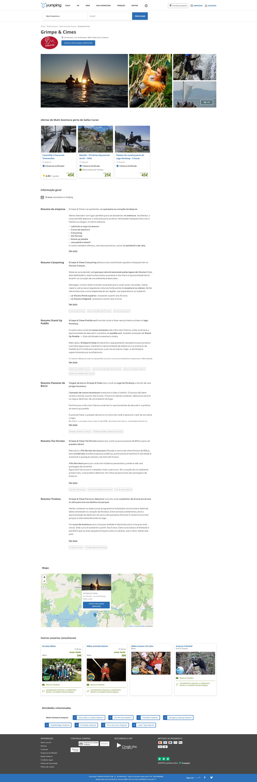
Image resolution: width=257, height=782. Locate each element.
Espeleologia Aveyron (60, 725)
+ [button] (44, 577)
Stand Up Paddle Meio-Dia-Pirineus (107, 369)
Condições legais (47, 760)
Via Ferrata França (77, 489)
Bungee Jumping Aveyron (180, 717)
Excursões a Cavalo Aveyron (91, 717)
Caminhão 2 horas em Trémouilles (53, 157)
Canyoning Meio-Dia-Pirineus (99, 311)
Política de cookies (47, 767)
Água (67, 5)
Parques (121, 5)
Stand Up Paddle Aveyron (134, 369)
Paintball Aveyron (150, 717)
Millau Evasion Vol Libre (142, 646)
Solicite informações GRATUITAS (78, 43)
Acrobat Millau (49, 646)
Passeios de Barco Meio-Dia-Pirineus (108, 431)
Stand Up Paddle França (80, 369)
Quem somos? (46, 742)
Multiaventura (103, 5)
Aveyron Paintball (184, 646)
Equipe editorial (46, 756)
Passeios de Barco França (80, 431)
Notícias (44, 746)
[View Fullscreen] (44, 587)
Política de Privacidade (49, 763)
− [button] (44, 581)
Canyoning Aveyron (122, 311)
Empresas (198, 5)
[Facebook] (204, 778)
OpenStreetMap (140, 626)
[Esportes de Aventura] (51, 5)
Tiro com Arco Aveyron (117, 725)
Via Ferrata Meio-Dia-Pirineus (100, 489)
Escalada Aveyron (88, 725)
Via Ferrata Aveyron (123, 489)
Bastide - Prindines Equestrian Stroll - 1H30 (94, 157)
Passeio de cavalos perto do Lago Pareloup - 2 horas (130, 157)
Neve (88, 5)
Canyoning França (77, 311)
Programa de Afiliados (49, 753)
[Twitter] (211, 778)
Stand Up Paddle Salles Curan (82, 373)
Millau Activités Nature (97, 646)
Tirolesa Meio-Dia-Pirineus (96, 547)
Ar (78, 5)
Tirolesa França (76, 547)
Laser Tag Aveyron (146, 725)
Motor (135, 5)
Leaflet (130, 626)
